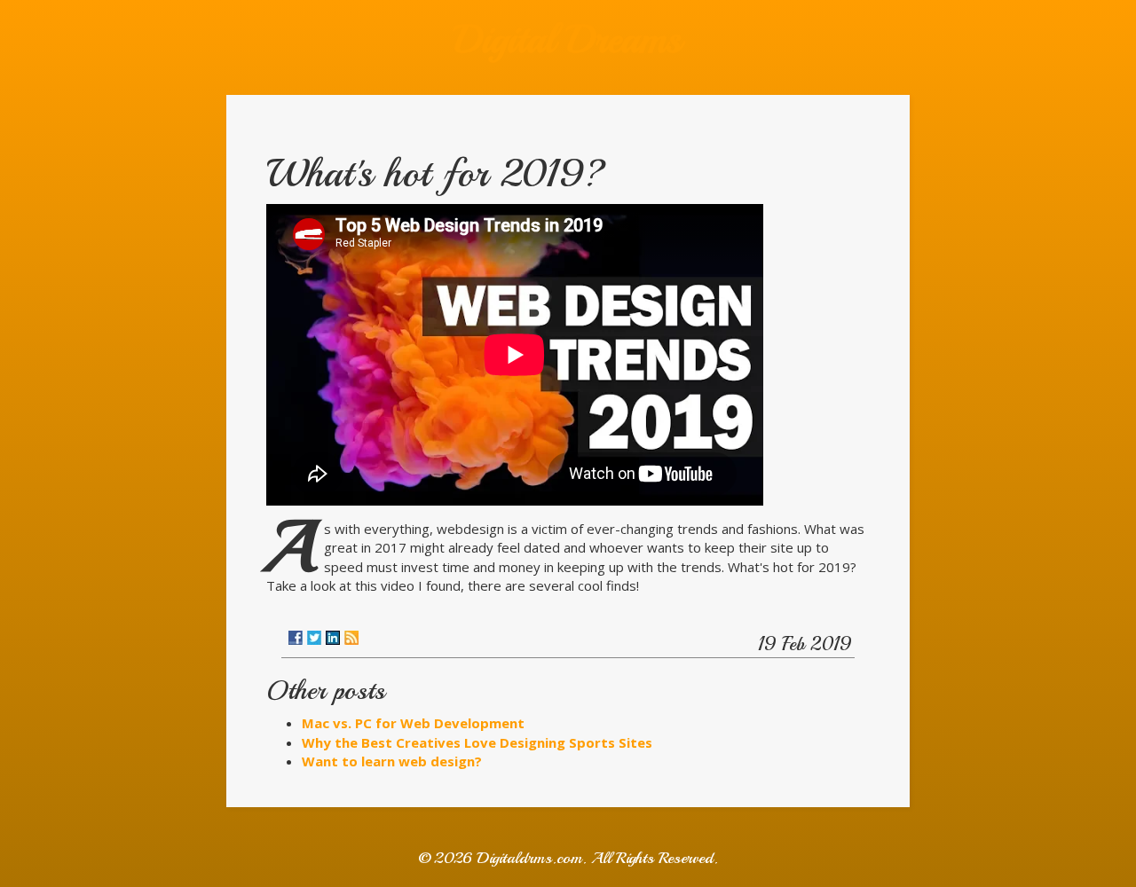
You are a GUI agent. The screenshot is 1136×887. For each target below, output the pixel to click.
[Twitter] (314, 638)
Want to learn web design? (392, 761)
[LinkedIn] (333, 638)
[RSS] (351, 638)
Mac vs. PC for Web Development (413, 723)
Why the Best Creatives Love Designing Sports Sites (477, 742)
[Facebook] (295, 638)
